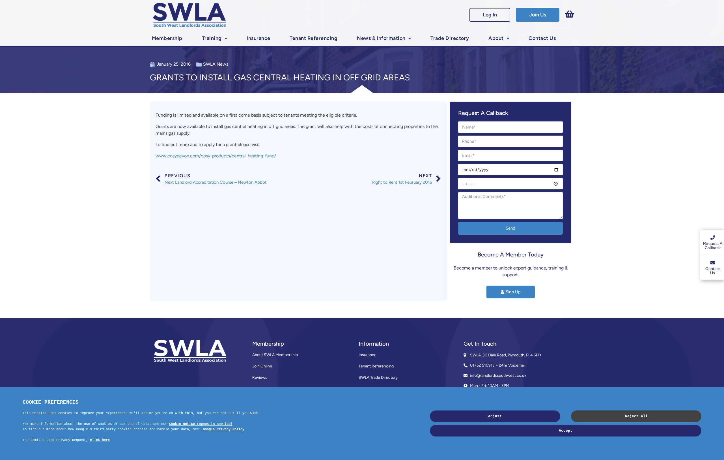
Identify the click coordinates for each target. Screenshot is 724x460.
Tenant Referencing (313, 38)
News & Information (381, 38)
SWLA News (215, 64)
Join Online (262, 366)
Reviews (259, 377)
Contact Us (542, 38)
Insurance (258, 38)
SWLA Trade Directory (378, 377)
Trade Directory (449, 38)
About (495, 38)
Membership (167, 38)
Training (212, 38)
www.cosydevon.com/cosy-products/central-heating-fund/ (216, 156)
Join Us (537, 15)
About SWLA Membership (275, 354)
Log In (490, 15)
